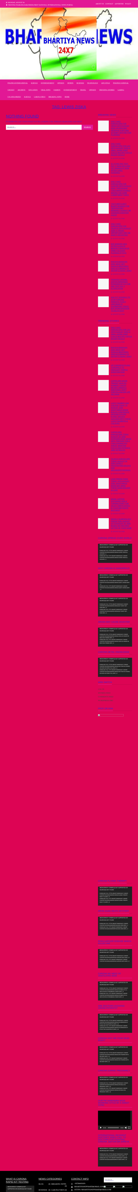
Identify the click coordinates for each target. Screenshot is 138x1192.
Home (67, 97)
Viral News (45, 90)
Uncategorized (14, 97)
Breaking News (55, 97)
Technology (92, 83)
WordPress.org (105, 700)
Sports (70, 83)
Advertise (119, 4)
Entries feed (104, 693)
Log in (101, 689)
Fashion (57, 90)
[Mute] (126, 1128)
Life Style (105, 83)
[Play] (101, 1128)
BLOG (41, 1184)
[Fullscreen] (129, 1128)
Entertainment (47, 83)
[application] (115, 553)
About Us (100, 4)
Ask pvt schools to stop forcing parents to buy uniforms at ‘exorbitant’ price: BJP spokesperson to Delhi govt (120, 304)
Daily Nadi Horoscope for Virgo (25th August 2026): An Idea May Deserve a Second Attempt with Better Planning (121, 128)
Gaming (121, 90)
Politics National (121, 83)
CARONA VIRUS (39, 97)
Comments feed (105, 697)
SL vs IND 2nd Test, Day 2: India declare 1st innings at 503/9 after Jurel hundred (120, 168)
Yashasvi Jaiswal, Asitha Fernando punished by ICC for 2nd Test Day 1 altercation (120, 284)
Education (33, 90)
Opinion (60, 83)
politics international (18, 83)
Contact (109, 4)
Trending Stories (106, 90)
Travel (83, 90)
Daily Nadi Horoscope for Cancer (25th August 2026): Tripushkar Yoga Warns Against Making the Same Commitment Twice (121, 188)
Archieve (21, 90)
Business (80, 83)
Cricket (11, 90)
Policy (128, 4)
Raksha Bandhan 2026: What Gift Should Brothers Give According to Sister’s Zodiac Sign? (121, 266)
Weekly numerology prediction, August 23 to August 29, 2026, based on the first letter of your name (121, 523)
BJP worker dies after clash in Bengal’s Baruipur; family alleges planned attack (120, 248)
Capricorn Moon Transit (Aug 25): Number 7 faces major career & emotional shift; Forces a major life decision (120, 387)
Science (34, 83)
